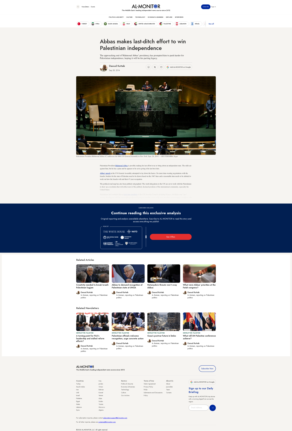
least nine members (130, 194)
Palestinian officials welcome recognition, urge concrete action (127, 337)
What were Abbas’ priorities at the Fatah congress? (199, 286)
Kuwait (101, 392)
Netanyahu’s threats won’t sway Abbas (162, 286)
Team (168, 389)
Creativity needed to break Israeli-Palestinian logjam (92, 286)
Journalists (169, 387)
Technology (140, 17)
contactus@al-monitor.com (107, 422)
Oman (101, 387)
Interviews (179, 17)
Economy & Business (155, 17)
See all (211, 24)
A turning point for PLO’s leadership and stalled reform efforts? (90, 338)
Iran (77, 389)
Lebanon (79, 407)
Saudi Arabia (80, 387)
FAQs (145, 389)
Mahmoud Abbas (121, 165)
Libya (100, 398)
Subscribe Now (207, 368)
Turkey (78, 384)
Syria (78, 410)
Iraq (100, 381)
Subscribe (206, 7)
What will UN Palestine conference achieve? (199, 337)
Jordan (101, 384)
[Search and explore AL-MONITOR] (78, 7)
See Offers (170, 237)
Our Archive (125, 395)
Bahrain (101, 389)
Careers (168, 392)
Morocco (102, 407)
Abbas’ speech (105, 173)
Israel (78, 395)
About (168, 384)
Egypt (78, 401)
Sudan (101, 401)
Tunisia (101, 404)
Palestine (79, 398)
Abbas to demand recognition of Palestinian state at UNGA (127, 286)
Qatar (78, 404)
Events (93, 7)
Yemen (101, 395)
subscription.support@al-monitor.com (115, 418)
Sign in (213, 7)
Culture (129, 17)
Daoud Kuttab (117, 66)
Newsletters (85, 7)
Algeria (101, 410)
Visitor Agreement (150, 384)
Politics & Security (116, 17)
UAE (77, 392)
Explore (169, 17)
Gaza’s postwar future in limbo (161, 335)
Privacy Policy (148, 387)
